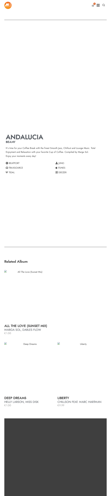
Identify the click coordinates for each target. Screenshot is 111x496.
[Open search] (104, 5)
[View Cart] (93, 6)
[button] (31, 163)
